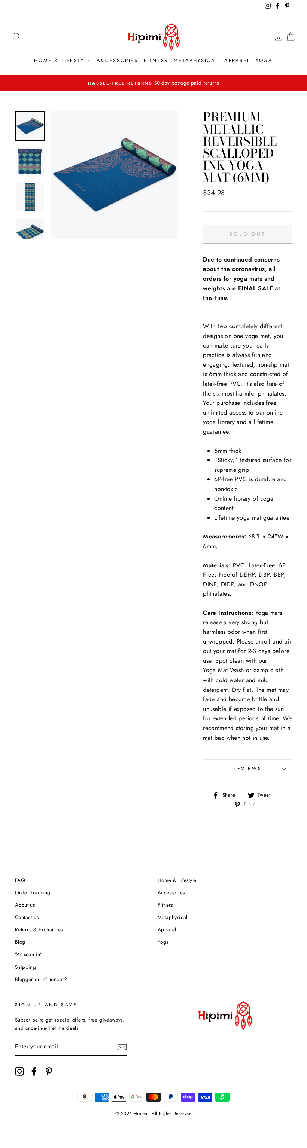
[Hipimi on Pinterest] (48, 1071)
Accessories (117, 60)
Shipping (25, 967)
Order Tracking (33, 892)
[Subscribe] (122, 1046)
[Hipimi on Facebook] (34, 1071)
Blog (20, 942)
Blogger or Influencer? (41, 979)
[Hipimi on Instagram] (19, 1071)
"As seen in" (29, 954)
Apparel (237, 60)
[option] (114, 175)
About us (25, 905)
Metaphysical (196, 60)
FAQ (20, 880)
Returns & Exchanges (39, 929)
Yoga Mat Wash (223, 670)
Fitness (156, 60)
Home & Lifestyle (62, 60)
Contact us (27, 917)
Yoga (264, 60)
